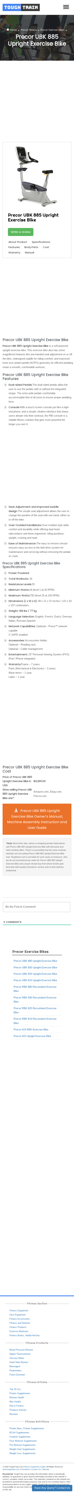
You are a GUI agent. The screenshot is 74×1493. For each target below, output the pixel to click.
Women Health (16, 1397)
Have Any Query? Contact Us (52, 1487)
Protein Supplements (19, 1393)
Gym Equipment (17, 1314)
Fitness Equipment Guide (34, 1467)
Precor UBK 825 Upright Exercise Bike (35, 973)
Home (13, 29)
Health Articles (32, 1335)
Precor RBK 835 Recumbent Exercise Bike (35, 999)
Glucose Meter (16, 1358)
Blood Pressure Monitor (21, 1349)
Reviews (13, 1414)
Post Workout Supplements (23, 1441)
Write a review (20, 232)
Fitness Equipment (18, 1310)
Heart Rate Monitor (18, 1362)
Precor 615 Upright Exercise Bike (32, 1036)
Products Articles (18, 1410)
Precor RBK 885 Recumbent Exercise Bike (35, 988)
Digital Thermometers (20, 1354)
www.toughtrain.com (11, 1469)
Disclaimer (25, 1469)
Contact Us (36, 1469)
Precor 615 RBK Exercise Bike (31, 1029)
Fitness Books (16, 1335)
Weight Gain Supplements (22, 1449)
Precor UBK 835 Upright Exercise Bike (35, 967)
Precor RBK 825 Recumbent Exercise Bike (35, 1010)
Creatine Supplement (19, 1436)
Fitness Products (18, 1327)
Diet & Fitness (16, 1405)
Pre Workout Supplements (22, 1445)
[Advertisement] (37, 101)
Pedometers (15, 1370)
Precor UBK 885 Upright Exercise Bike (35, 960)
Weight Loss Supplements (22, 1453)
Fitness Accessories (19, 1319)
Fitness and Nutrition (19, 1323)
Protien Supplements (33, 1428)
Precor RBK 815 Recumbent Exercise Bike (35, 1020)
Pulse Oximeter (17, 1374)
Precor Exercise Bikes (52, 29)
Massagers (14, 1366)
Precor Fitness (29, 29)
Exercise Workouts (18, 1331)
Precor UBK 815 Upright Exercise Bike (35, 980)
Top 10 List (14, 1389)
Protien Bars (15, 1428)
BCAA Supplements (19, 1432)
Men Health (15, 1401)
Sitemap (45, 1469)
